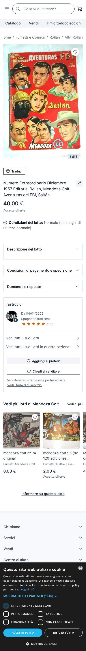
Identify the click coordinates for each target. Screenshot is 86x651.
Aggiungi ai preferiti (46, 361)
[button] (43, 249)
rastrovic (13, 304)
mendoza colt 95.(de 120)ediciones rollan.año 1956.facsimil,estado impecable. (60, 456)
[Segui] (75, 52)
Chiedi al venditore (46, 371)
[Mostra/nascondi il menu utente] (6, 9)
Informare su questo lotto (43, 493)
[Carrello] (79, 9)
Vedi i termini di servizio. (24, 385)
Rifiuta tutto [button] (63, 632)
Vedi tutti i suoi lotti (22, 338)
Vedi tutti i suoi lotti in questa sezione (37, 347)
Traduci (16, 171)
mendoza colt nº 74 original (19, 455)
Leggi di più (27, 589)
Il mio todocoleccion (64, 23)
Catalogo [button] (13, 23)
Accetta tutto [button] (23, 632)
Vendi (34, 23)
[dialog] (43, 606)
